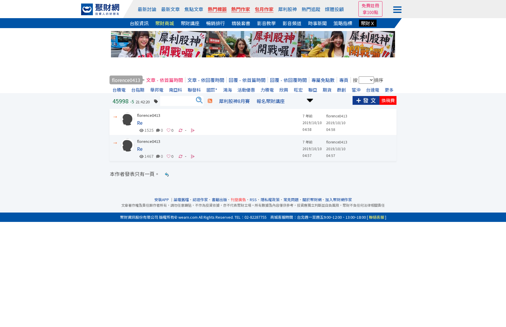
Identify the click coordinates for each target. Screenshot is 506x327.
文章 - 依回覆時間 (205, 79)
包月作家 (264, 9)
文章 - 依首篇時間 (164, 79)
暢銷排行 (215, 23)
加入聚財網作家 (338, 199)
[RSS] (210, 101)
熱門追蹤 (311, 9)
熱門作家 (240, 9)
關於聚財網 (312, 199)
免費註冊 (370, 5)
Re (140, 122)
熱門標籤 (217, 9)
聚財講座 (190, 23)
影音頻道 (292, 23)
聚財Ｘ (368, 23)
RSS (253, 199)
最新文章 (170, 9)
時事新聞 (317, 23)
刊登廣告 (238, 199)
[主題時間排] (310, 100)
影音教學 (266, 23)
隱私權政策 (270, 199)
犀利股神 (287, 9)
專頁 (343, 79)
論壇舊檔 (181, 199)
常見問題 (291, 199)
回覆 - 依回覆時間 (288, 79)
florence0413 (148, 115)
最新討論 (147, 9)
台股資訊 (139, 23)
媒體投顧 (334, 9)
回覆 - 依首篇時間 (247, 79)
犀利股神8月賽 (234, 101)
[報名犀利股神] (253, 43)
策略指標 (343, 23)
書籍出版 (219, 199)
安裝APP (162, 199)
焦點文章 (193, 9)
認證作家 (200, 199)
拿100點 (370, 12)
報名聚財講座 (271, 101)
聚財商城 (164, 23)
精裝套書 (241, 23)
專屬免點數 (323, 79)
